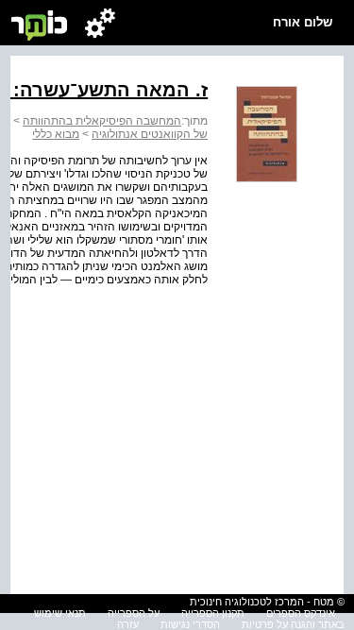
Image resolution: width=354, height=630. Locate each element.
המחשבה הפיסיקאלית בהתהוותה (102, 121)
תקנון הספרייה (212, 613)
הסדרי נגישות (190, 624)
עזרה (128, 624)
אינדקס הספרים (300, 613)
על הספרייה (134, 613)
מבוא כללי (55, 134)
